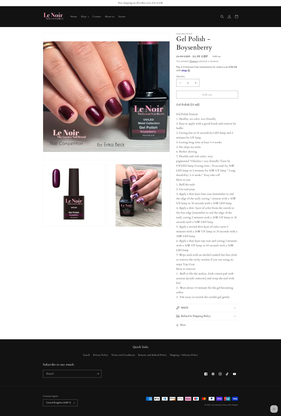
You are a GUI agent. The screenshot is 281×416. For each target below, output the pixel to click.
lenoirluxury (216, 405)
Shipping (193, 61)
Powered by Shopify (230, 405)
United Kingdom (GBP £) (58, 402)
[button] (85, 16)
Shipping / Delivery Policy (184, 355)
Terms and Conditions (123, 355)
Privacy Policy (100, 355)
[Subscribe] (97, 374)
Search (86, 355)
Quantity (180, 76)
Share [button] (183, 324)
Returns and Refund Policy (152, 355)
